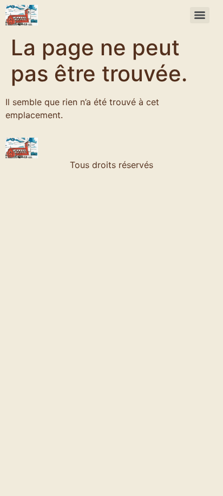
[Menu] (199, 15)
